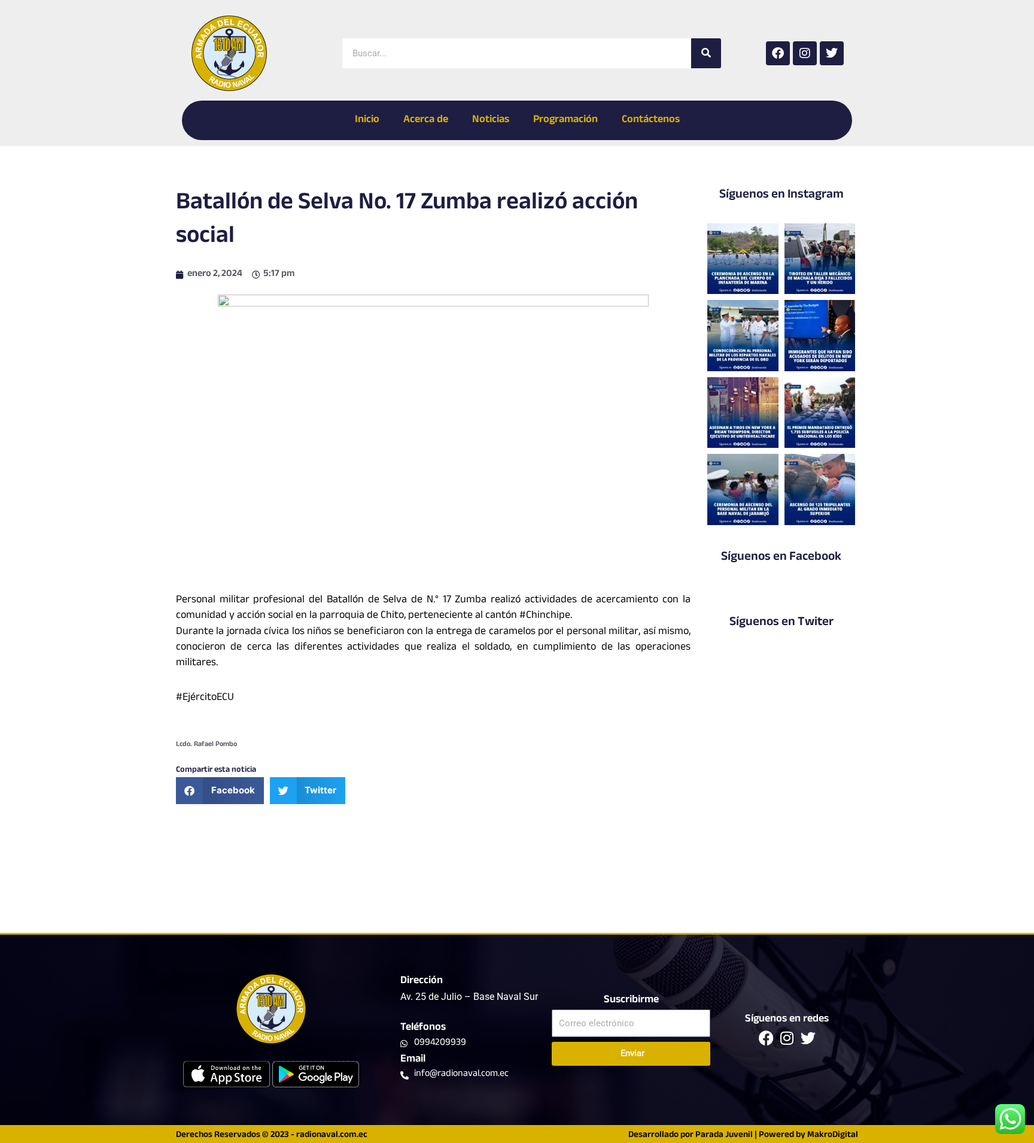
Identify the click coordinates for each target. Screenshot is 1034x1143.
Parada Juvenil (724, 1135)
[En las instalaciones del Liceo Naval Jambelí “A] (742, 335)
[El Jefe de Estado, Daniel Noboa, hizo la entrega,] (820, 412)
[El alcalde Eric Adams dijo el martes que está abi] (820, 335)
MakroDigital (832, 1135)
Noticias (490, 120)
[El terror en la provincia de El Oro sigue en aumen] (820, 258)
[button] (220, 790)
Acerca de (425, 120)
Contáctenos (651, 120)
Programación (565, 120)
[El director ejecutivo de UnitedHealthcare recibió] (742, 412)
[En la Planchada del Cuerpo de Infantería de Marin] (742, 258)
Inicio (367, 120)
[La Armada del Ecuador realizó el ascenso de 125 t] (820, 489)
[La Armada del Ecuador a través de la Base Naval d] (742, 489)
